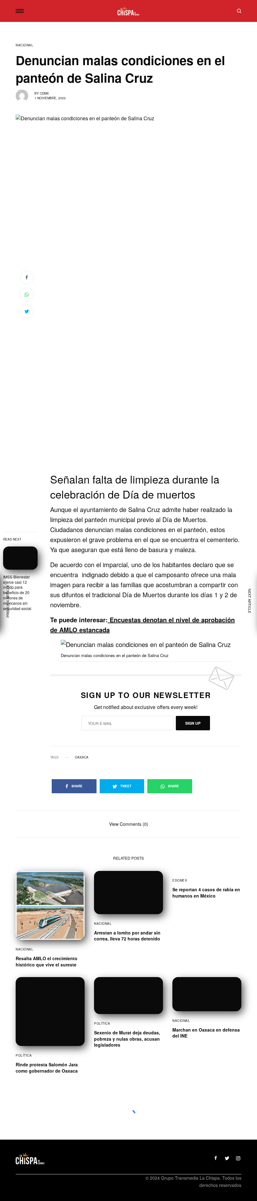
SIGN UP (193, 723)
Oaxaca (81, 757)
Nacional (24, 45)
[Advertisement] (146, 430)
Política (24, 1055)
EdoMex (179, 880)
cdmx (44, 93)
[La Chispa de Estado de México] (128, 11)
